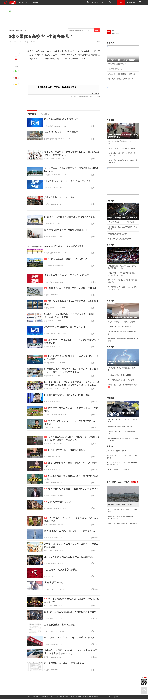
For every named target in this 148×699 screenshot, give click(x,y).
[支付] (109, 2)
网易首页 (21, 2)
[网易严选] (102, 2)
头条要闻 (110, 120)
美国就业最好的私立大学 (60, 501)
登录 (121, 2)
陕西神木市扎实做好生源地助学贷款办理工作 (66, 230)
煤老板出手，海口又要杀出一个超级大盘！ (122, 74)
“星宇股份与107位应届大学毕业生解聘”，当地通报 (72, 288)
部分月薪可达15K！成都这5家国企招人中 (64, 663)
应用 (27, 2)
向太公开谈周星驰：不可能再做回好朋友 (121, 322)
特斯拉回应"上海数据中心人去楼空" (61, 569)
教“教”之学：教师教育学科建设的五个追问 (64, 327)
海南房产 (110, 43)
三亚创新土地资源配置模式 (117, 64)
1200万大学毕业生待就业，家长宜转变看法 (69, 259)
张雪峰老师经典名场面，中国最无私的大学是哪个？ (73, 489)
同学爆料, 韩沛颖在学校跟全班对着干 (120, 327)
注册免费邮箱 (130, 2)
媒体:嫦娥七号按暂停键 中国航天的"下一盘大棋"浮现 (69, 531)
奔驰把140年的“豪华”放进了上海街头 (120, 426)
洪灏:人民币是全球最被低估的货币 (119, 239)
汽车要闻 (110, 398)
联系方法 (66, 697)
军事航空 (134, 482)
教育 (114, 482)
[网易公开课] (95, 2)
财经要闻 (110, 201)
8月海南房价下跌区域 (115, 69)
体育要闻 (110, 245)
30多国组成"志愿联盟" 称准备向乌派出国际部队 (67, 395)
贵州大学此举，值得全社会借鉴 (59, 197)
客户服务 (78, 697)
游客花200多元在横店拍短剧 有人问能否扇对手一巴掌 (70, 611)
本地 (119, 482)
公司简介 (59, 697)
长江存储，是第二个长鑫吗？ (117, 234)
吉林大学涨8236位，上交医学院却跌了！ (64, 246)
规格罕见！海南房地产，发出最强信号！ (121, 79)
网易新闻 (115, 30)
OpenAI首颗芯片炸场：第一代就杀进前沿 (122, 380)
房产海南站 (95, 93)
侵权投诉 (117, 697)
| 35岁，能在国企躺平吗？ (117, 451)
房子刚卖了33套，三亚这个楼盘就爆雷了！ (56, 87)
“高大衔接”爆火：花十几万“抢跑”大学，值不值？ (67, 181)
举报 (98, 42)
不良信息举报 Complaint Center (98, 697)
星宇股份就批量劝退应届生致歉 (59, 624)
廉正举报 (111, 697)
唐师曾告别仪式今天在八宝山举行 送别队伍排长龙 (68, 556)
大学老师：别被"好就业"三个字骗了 (61, 132)
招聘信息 (72, 697)
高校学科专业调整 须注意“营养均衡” (61, 119)
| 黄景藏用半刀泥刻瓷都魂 (119, 469)
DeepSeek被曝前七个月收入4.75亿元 (120, 375)
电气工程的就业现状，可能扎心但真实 (66, 450)
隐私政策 (85, 697)
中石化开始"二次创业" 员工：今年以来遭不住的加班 (69, 637)
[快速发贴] (16, 53)
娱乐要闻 (110, 300)
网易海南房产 (19, 30)
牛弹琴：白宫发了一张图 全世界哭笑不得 (121, 148)
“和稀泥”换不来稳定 (53, 582)
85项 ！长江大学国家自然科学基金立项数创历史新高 (69, 217)
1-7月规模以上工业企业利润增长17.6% (121, 222)
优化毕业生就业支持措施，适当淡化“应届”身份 (66, 275)
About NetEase (51, 697)
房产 (108, 482)
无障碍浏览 (34, 2)
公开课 (126, 482)
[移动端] (88, 2)
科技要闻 (110, 347)
